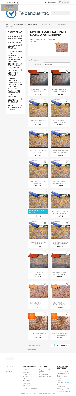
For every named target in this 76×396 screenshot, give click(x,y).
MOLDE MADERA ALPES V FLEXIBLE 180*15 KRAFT (60, 243)
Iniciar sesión (43, 374)
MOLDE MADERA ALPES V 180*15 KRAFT (38, 243)
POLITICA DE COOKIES (30, 388)
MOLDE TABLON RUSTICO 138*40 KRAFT (38, 273)
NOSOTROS (26, 381)
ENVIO (25, 370)
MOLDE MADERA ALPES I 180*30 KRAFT (38, 121)
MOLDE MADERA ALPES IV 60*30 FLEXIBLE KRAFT (60, 212)
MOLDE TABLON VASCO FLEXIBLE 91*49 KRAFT (60, 304)
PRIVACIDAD (26, 386)
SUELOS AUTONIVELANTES (14, 42)
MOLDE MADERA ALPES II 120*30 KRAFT (38, 152)
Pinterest (12, 358)
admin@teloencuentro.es (65, 392)
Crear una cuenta (45, 376)
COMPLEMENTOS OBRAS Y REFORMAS (14, 53)
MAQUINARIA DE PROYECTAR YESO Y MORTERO (14, 59)
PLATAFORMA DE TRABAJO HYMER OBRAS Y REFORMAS (14, 94)
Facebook (8, 358)
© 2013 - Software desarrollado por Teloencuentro (38, 394)
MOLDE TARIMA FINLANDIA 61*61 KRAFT (38, 334)
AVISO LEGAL (27, 372)
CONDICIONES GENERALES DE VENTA (27, 376)
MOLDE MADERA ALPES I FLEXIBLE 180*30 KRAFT (60, 121)
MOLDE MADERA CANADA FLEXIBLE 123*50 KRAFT (60, 91)
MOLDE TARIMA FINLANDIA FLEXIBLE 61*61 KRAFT (60, 334)
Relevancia (57, 64)
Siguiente (65, 345)
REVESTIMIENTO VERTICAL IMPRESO (15, 37)
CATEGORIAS (15, 32)
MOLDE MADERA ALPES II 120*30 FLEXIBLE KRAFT (60, 152)
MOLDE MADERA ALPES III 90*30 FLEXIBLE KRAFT (60, 182)
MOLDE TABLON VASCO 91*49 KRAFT (38, 304)
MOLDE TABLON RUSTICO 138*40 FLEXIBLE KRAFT (60, 273)
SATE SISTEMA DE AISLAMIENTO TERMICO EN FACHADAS (14, 73)
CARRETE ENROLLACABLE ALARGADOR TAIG (14, 80)
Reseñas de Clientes (9, 6)
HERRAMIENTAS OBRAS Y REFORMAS (14, 47)
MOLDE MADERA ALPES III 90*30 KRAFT (38, 182)
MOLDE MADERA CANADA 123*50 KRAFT (38, 91)
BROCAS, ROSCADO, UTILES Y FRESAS (14, 107)
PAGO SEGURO (27, 383)
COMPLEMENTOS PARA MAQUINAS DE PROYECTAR (14, 66)
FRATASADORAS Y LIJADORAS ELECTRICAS (14, 86)
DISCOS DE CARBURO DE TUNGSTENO (13, 101)
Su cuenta (43, 366)
